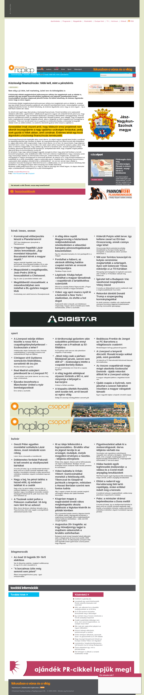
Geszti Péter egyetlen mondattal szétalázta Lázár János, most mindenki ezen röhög (29, 448)
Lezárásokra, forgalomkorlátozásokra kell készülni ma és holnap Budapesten (88, 644)
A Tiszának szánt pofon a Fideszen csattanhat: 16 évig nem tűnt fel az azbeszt (30, 502)
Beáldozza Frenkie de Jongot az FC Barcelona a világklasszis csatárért (113, 341)
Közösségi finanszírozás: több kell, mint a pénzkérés (49, 74)
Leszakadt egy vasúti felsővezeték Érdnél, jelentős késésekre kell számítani (87, 603)
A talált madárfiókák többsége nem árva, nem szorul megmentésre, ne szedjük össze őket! (87, 622)
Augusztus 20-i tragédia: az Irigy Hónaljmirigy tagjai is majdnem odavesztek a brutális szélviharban (71, 528)
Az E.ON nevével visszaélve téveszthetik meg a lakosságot (85, 612)
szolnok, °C (53, 68)
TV (108, 21)
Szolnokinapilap (16, 74)
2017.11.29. (13, 87)
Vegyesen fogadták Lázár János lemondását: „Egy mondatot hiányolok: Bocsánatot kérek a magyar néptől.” (30, 253)
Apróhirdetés (55, 21)
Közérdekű (88, 21)
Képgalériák (77, 21)
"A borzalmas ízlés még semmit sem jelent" (27, 570)
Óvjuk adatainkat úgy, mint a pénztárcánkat (85, 648)
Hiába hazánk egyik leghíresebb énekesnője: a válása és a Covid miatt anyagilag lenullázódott (111, 468)
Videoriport (78, 69)
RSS (132, 21)
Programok (66, 21)
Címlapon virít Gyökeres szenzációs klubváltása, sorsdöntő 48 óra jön (28, 360)
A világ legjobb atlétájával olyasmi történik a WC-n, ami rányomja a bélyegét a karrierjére (72, 377)
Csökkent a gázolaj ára (83, 599)
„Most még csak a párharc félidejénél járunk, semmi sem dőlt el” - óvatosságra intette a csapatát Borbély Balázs (72, 360)
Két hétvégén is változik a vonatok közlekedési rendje (87, 652)
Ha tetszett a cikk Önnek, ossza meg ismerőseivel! (30, 185)
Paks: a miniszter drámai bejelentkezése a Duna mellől (113, 500)
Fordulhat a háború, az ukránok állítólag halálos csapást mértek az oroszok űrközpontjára (70, 264)
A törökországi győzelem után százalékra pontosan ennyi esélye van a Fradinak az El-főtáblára (72, 343)
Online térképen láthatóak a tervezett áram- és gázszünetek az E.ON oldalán (89, 635)
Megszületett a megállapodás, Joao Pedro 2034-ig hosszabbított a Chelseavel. (31, 272)
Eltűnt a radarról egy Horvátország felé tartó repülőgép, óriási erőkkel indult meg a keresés (110, 485)
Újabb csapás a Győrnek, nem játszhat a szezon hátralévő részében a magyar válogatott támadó (113, 387)
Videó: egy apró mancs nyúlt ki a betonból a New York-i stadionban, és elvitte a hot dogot (73, 296)
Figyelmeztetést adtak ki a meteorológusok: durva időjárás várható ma (111, 447)
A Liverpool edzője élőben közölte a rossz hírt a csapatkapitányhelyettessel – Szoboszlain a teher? (30, 343)
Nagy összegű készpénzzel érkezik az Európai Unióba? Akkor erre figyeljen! (88, 640)
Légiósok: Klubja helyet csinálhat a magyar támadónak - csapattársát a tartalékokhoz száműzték (73, 279)
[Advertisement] (72, 44)
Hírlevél (123, 21)
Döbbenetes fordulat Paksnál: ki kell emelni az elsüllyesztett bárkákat (31, 462)
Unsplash (31, 173)
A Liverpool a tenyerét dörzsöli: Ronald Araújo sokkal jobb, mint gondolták (114, 354)
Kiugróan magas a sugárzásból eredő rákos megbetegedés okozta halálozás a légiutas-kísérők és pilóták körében (73, 504)
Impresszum (16, 687)
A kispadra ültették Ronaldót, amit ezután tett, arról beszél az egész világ (72, 391)
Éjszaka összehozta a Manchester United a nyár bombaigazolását (28, 384)
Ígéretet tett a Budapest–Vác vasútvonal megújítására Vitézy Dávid (112, 282)
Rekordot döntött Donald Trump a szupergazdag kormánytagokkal (110, 296)
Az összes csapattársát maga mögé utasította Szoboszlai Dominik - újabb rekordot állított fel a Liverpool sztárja (113, 370)
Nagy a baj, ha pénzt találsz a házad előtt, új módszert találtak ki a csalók (30, 482)
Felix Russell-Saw (19, 173)
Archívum (114, 21)
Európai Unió (99, 21)
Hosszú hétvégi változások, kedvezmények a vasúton (84, 631)
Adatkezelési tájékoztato (30, 687)
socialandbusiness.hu (21, 172)
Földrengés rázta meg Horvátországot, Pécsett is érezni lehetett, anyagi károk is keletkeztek (123, 166)
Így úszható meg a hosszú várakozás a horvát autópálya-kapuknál (89, 617)
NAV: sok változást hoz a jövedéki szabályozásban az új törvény (87, 608)
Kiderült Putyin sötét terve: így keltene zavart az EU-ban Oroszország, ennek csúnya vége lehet (114, 240)
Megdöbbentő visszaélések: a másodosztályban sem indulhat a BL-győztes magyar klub (31, 286)
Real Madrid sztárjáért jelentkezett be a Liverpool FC (31, 372)
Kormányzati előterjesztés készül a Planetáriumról (29, 238)
